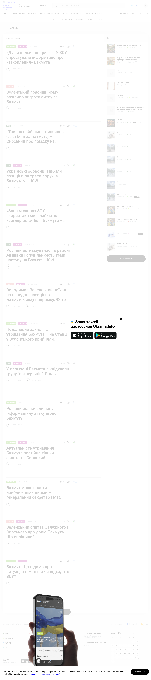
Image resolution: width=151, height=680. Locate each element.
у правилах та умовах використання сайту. (45, 674)
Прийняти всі (140, 672)
